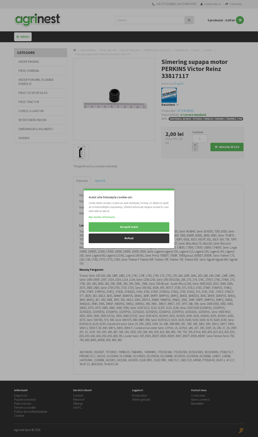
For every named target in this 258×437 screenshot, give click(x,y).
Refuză (129, 238)
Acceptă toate (129, 227)
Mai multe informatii (102, 217)
